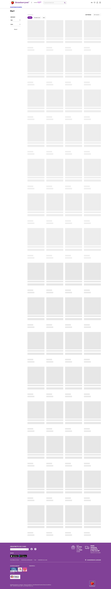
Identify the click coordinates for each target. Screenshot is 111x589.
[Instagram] (35, 549)
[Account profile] (97, 2)
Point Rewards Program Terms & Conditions (42, 584)
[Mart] (37, 3)
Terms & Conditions (28, 584)
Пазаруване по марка (16, 7)
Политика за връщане (26, 559)
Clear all (15, 29)
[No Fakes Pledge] (25, 570)
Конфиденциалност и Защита (16, 584)
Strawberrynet (37, 17)
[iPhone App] (14, 556)
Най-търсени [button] (96, 14)
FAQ (35, 559)
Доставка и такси (14, 559)
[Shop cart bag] (100, 2)
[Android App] (23, 556)
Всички (30, 17)
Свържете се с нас (42, 559)
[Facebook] (31, 549)
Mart (44, 17)
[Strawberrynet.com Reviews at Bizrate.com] (13, 571)
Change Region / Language (94, 559)
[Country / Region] (92, 2)
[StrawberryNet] (19, 2)
